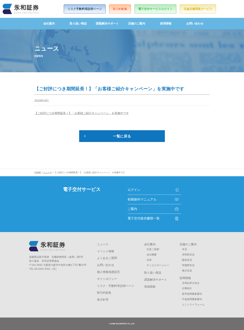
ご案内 (132, 209)
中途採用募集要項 (192, 299)
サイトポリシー (107, 278)
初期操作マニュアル (142, 199)
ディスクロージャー (158, 265)
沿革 (149, 259)
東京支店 (187, 270)
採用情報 (165, 23)
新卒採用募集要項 (192, 293)
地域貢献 (150, 286)
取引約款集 (120, 8)
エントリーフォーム (193, 304)
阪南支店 (187, 259)
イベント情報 (105, 251)
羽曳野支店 (188, 265)
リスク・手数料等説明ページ (115, 285)
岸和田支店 (188, 254)
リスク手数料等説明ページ (85, 8)
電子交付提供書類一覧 (144, 218)
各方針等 (102, 299)
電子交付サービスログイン (155, 8)
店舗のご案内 (136, 23)
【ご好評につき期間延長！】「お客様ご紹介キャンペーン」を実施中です (81, 113)
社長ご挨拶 (153, 249)
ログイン (134, 190)
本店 (184, 249)
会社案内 (49, 23)
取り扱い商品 (78, 23)
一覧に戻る (122, 136)
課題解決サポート (107, 23)
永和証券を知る (191, 282)
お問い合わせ (194, 23)
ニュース (102, 244)
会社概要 (152, 254)
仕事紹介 (187, 288)
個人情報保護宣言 (108, 271)
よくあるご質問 (107, 258)
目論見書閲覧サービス (198, 8)
